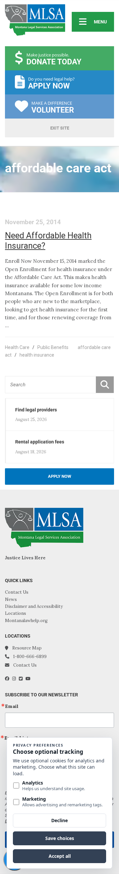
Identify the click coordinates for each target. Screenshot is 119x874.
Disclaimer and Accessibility (34, 606)
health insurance (37, 355)
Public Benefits (52, 347)
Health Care (17, 347)
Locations (15, 613)
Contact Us (16, 592)
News (11, 599)
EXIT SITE (59, 127)
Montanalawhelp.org (26, 620)
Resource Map (27, 648)
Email (12, 706)
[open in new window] (8, 679)
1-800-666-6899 (30, 656)
